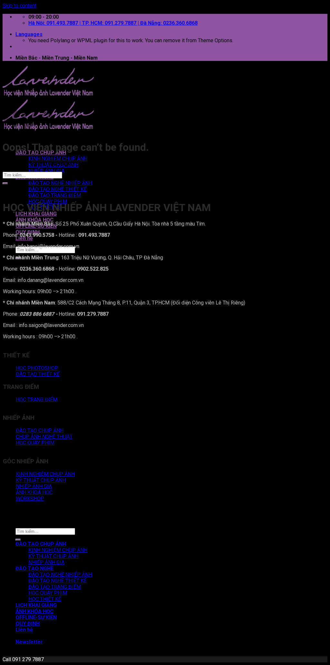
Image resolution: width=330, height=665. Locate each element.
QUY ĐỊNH (27, 624)
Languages (29, 34)
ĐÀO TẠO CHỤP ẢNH (40, 544)
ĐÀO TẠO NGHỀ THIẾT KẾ (57, 189)
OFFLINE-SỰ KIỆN (36, 617)
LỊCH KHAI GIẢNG (36, 214)
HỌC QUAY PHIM (47, 593)
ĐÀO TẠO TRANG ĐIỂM (54, 195)
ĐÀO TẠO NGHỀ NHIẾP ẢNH (60, 183)
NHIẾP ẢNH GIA (46, 171)
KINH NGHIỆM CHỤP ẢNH (57, 159)
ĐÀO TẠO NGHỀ (34, 568)
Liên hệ (24, 238)
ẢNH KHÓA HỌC (34, 220)
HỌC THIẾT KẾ (44, 599)
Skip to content (19, 6)
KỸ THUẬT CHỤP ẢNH (53, 556)
